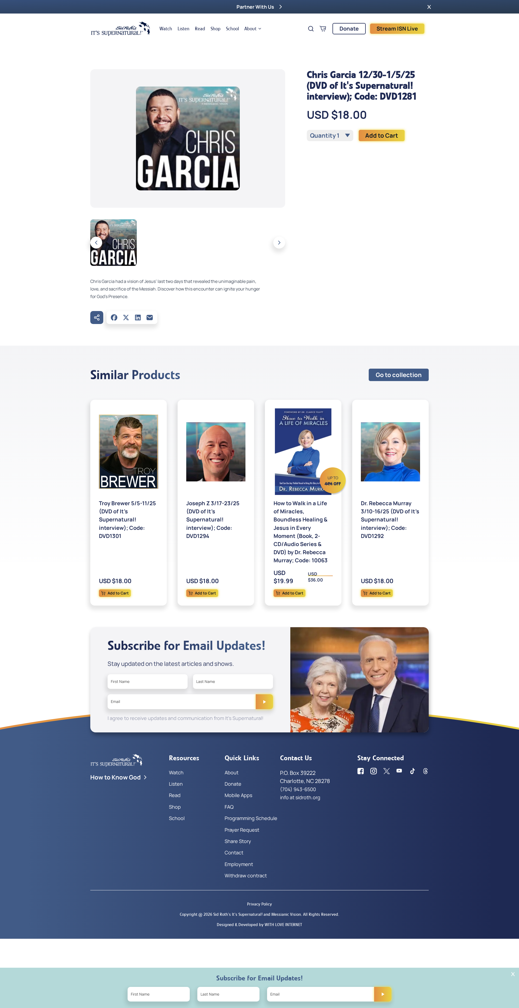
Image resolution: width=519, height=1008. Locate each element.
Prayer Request (242, 830)
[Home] (120, 28)
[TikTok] (412, 771)
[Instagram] (373, 771)
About (250, 29)
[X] (126, 317)
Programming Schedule (251, 818)
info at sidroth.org (300, 797)
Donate (349, 28)
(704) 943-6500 (298, 789)
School (232, 29)
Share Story (238, 841)
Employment (239, 864)
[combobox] (330, 135)
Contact (234, 852)
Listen (183, 29)
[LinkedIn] (138, 317)
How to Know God (115, 777)
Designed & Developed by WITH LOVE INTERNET (259, 924)
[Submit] (264, 701)
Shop (216, 29)
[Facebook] (114, 317)
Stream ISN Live (397, 28)
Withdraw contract (246, 875)
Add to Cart (381, 135)
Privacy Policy (259, 904)
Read (200, 29)
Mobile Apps (238, 795)
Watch (165, 29)
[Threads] (425, 771)
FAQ (229, 807)
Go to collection (399, 375)
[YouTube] (399, 771)
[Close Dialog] (513, 974)
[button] (429, 6)
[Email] (150, 317)
